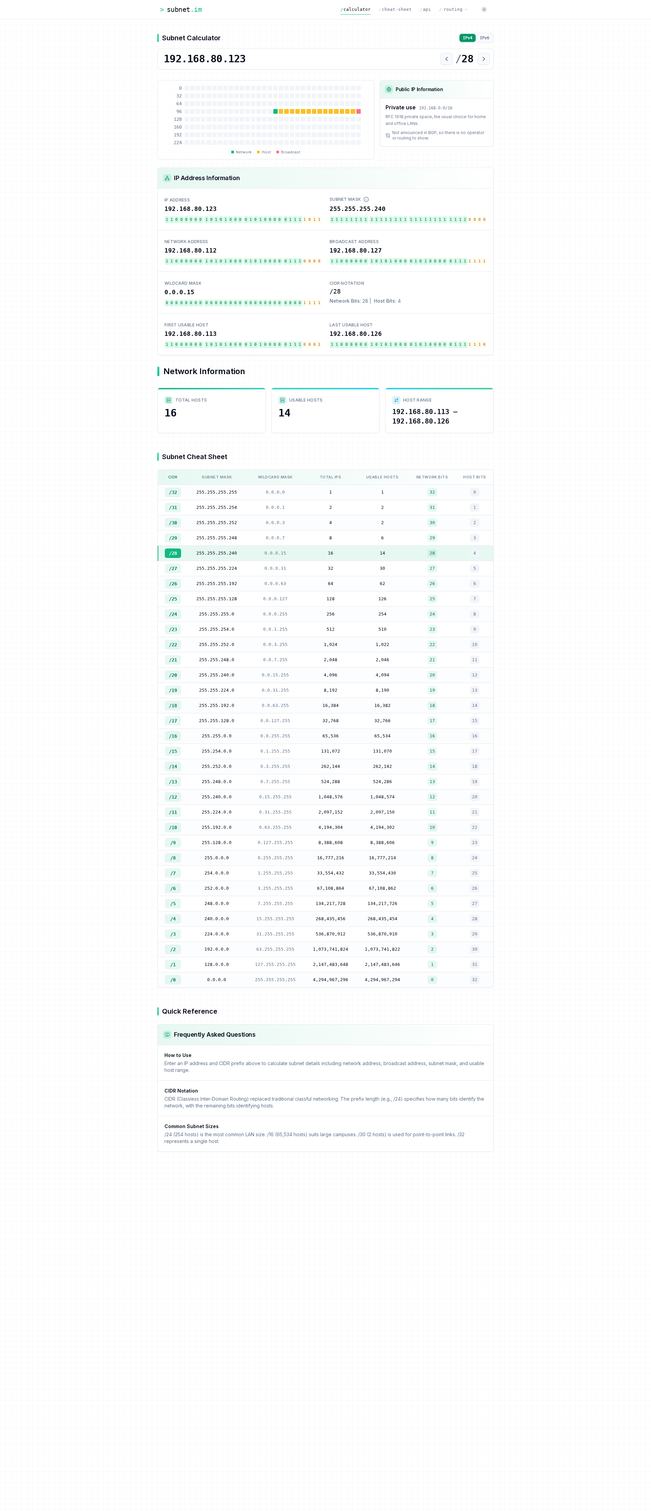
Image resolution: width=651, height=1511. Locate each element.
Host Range (417, 400)
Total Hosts (191, 400)
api (425, 9)
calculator (355, 9)
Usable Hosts (306, 400)
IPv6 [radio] (484, 38)
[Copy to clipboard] (223, 208)
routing (450, 9)
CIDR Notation (347, 283)
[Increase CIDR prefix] (484, 59)
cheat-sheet (395, 9)
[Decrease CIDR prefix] (446, 59)
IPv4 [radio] (467, 38)
